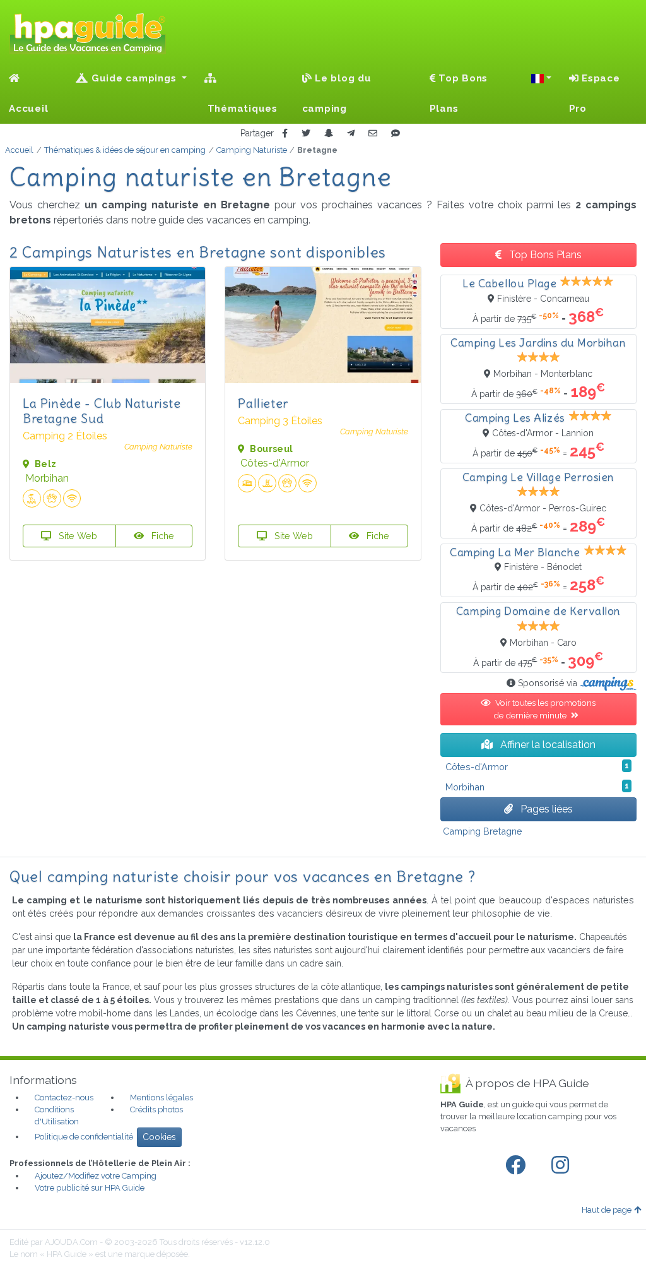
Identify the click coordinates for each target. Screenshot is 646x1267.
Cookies (159, 1137)
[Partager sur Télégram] (350, 133)
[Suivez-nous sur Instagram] (562, 1165)
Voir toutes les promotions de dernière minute (544, 709)
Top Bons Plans (459, 93)
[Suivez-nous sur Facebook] (518, 1165)
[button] (541, 78)
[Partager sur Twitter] (306, 133)
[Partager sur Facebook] (284, 133)
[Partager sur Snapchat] (329, 133)
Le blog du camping (337, 93)
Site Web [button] (76, 535)
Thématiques (241, 108)
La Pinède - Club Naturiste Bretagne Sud (102, 410)
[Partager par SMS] (395, 133)
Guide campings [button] (133, 78)
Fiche (161, 535)
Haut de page (606, 1210)
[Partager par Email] (373, 133)
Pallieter (263, 403)
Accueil (28, 108)
